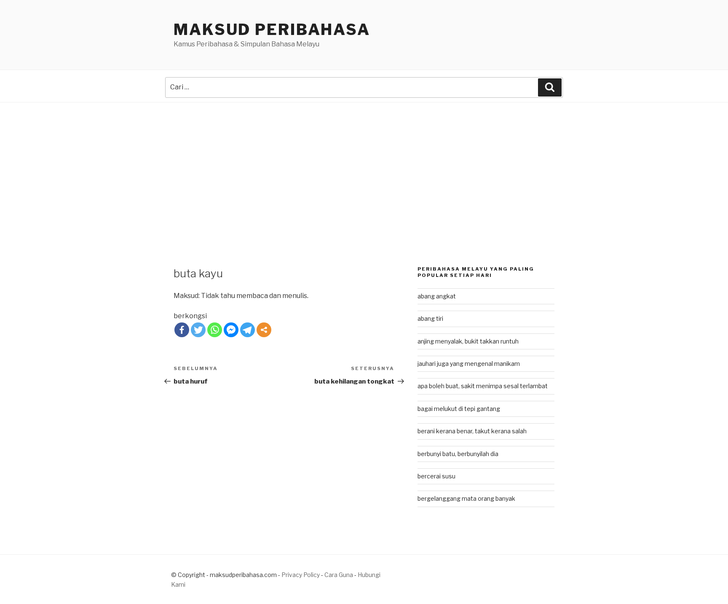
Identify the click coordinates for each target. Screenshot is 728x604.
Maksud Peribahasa (272, 29)
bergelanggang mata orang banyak (466, 498)
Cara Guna (339, 574)
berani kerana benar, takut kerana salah (472, 431)
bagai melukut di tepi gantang (459, 408)
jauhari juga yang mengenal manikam (469, 363)
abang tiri (430, 318)
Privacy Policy (300, 574)
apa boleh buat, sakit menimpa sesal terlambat (483, 385)
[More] (264, 329)
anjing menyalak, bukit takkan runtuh (468, 341)
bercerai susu (436, 476)
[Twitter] (198, 329)
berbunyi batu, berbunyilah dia (458, 453)
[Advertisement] (364, 166)
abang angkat (437, 296)
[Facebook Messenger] (231, 329)
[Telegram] (247, 329)
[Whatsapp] (214, 329)
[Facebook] (181, 329)
